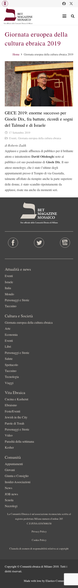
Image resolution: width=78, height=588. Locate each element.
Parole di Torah (14, 423)
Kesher (9, 447)
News (8, 488)
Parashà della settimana (19, 441)
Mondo (9, 294)
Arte (7, 328)
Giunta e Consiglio (17, 476)
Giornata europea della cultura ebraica (39, 138)
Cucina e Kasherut (16, 399)
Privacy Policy (39, 531)
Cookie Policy (39, 540)
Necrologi (11, 506)
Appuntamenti (14, 464)
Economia (11, 334)
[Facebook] (64, 3)
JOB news (11, 494)
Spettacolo (11, 365)
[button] (5, 4)
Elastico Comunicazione (59, 581)
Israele (9, 282)
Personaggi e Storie (17, 300)
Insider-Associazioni (17, 482)
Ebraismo (11, 405)
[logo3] (18, 16)
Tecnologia (12, 377)
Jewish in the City (16, 417)
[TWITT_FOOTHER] (39, 243)
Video (9, 435)
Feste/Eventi (12, 411)
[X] (71, 3)
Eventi (12, 138)
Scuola (9, 500)
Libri (8, 346)
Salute (9, 358)
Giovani (10, 470)
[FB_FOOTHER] (13, 243)
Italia (8, 288)
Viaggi (9, 383)
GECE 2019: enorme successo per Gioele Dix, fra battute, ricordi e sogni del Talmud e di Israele (39, 119)
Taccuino (10, 306)
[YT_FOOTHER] (65, 243)
